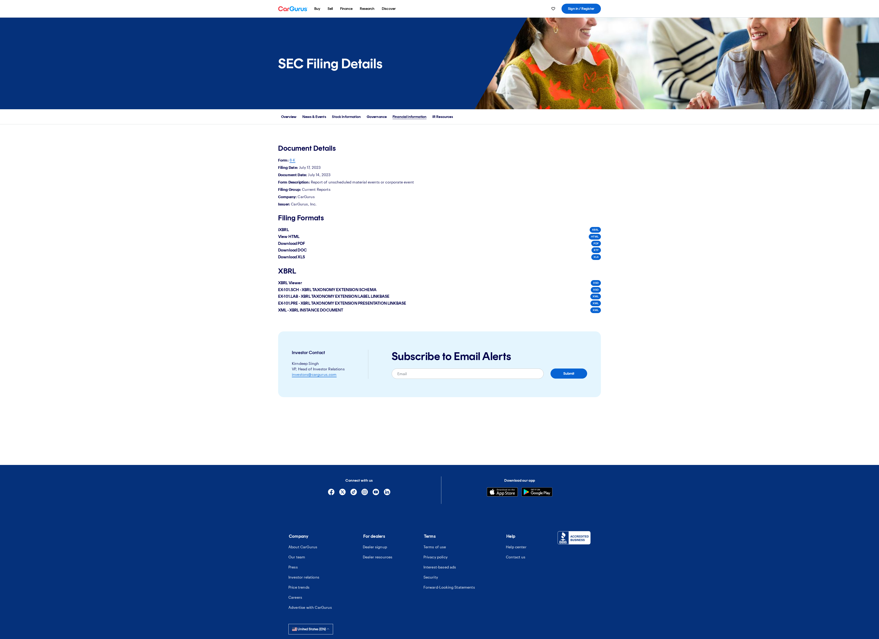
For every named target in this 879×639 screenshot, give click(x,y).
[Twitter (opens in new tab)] (342, 494)
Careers (295, 597)
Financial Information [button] (409, 117)
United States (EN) (312, 629)
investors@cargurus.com (314, 374)
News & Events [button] (314, 117)
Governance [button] (377, 117)
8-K (292, 160)
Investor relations (303, 577)
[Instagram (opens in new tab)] (364, 494)
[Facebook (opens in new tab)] (331, 494)
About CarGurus (302, 547)
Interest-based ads (439, 567)
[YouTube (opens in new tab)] (376, 494)
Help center (516, 547)
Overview (288, 117)
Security (430, 577)
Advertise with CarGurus (310, 607)
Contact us (516, 557)
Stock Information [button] (346, 117)
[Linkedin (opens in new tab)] (387, 494)
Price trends (298, 587)
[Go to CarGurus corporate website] (293, 8)
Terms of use (434, 547)
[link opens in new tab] (574, 538)
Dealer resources (378, 557)
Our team (296, 557)
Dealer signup (375, 547)
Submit (568, 373)
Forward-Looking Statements (449, 587)
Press (293, 567)
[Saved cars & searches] (553, 8)
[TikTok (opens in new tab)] (353, 494)
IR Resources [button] (442, 117)
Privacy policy (435, 557)
